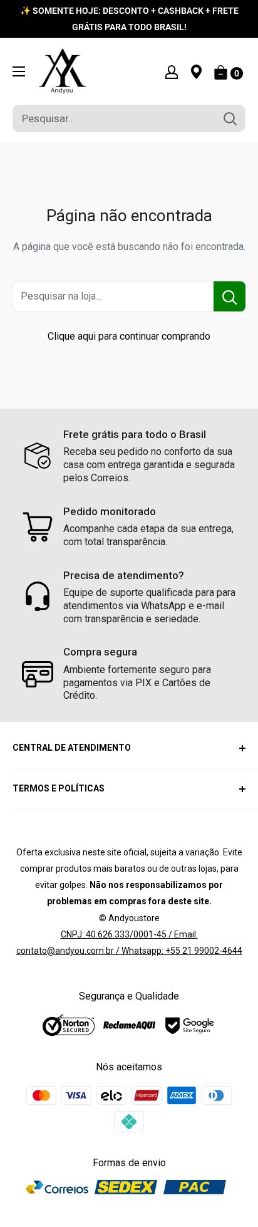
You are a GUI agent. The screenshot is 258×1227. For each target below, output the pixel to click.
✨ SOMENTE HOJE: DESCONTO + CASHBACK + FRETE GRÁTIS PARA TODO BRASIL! (129, 19)
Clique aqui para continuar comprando (129, 336)
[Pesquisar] (229, 118)
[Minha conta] (171, 71)
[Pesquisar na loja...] (229, 296)
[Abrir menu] (19, 71)
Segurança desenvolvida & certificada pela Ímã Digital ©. (129, 1220)
